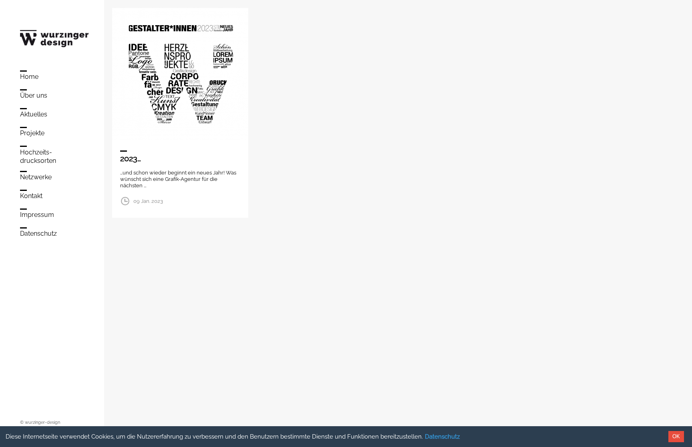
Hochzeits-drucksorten (38, 156)
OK (676, 436)
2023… (130, 158)
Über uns (33, 95)
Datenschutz (442, 436)
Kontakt (31, 196)
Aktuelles (33, 114)
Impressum (37, 214)
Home (29, 76)
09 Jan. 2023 (148, 201)
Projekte (32, 133)
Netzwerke (36, 177)
